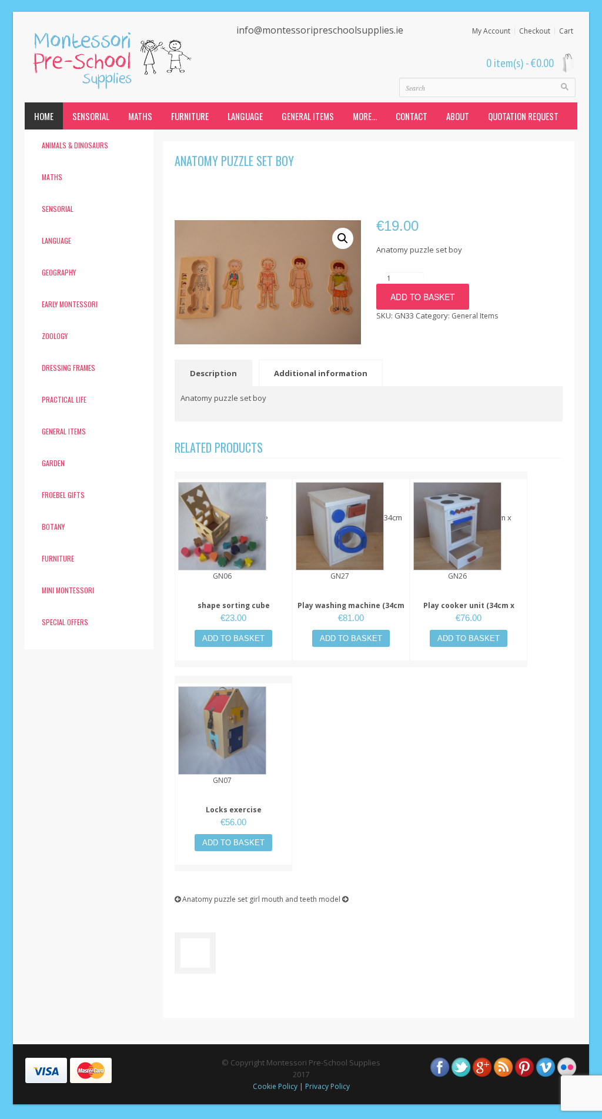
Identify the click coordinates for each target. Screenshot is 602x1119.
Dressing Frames (68, 368)
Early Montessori (70, 304)
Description (213, 373)
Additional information (320, 373)
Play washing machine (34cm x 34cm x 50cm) (350, 611)
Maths (140, 115)
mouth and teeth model (302, 899)
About (457, 115)
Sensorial (90, 115)
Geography (59, 272)
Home (43, 115)
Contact (411, 115)
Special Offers (65, 622)
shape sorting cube (234, 605)
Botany (53, 527)
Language (245, 115)
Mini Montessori (68, 590)
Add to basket (422, 297)
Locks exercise (234, 810)
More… (365, 115)
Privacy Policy (327, 1086)
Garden (53, 463)
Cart (566, 31)
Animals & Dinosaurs (75, 145)
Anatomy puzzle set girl (220, 899)
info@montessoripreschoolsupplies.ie (319, 30)
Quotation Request (523, 115)
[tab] (216, 373)
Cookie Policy (275, 1086)
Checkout (534, 31)
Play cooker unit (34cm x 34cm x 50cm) (468, 611)
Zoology (55, 336)
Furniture (190, 115)
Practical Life (64, 399)
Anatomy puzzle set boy (234, 161)
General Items (308, 115)
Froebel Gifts (63, 495)
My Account (491, 31)
